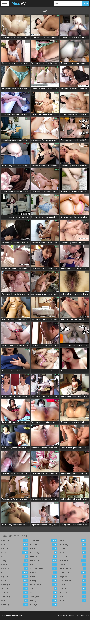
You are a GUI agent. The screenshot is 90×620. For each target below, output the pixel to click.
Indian (72, 552)
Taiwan (14, 592)
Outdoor (72, 588)
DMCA (8, 615)
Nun (14, 556)
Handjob (43, 600)
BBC (43, 564)
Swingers (43, 596)
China (72, 584)
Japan (72, 540)
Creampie (72, 572)
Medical (43, 556)
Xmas (43, 588)
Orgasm (14, 576)
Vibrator (72, 592)
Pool (72, 600)
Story (14, 560)
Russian (14, 568)
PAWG (43, 572)
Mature (14, 548)
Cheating (14, 604)
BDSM (14, 564)
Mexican (72, 556)
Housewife (43, 584)
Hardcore (43, 560)
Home (3, 615)
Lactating (43, 552)
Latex (14, 600)
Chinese (14, 540)
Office (72, 564)
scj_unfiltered (43, 568)
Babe (43, 548)
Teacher (14, 588)
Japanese (43, 540)
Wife (14, 544)
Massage (14, 584)
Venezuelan (72, 568)
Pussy (43, 580)
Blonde (14, 580)
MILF (14, 552)
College (43, 604)
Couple (43, 544)
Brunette (72, 560)
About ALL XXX (17, 615)
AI (43, 592)
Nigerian (72, 576)
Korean (72, 548)
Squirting (72, 544)
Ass (14, 572)
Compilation (72, 580)
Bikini (43, 576)
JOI (72, 596)
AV (19, 3)
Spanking (14, 596)
